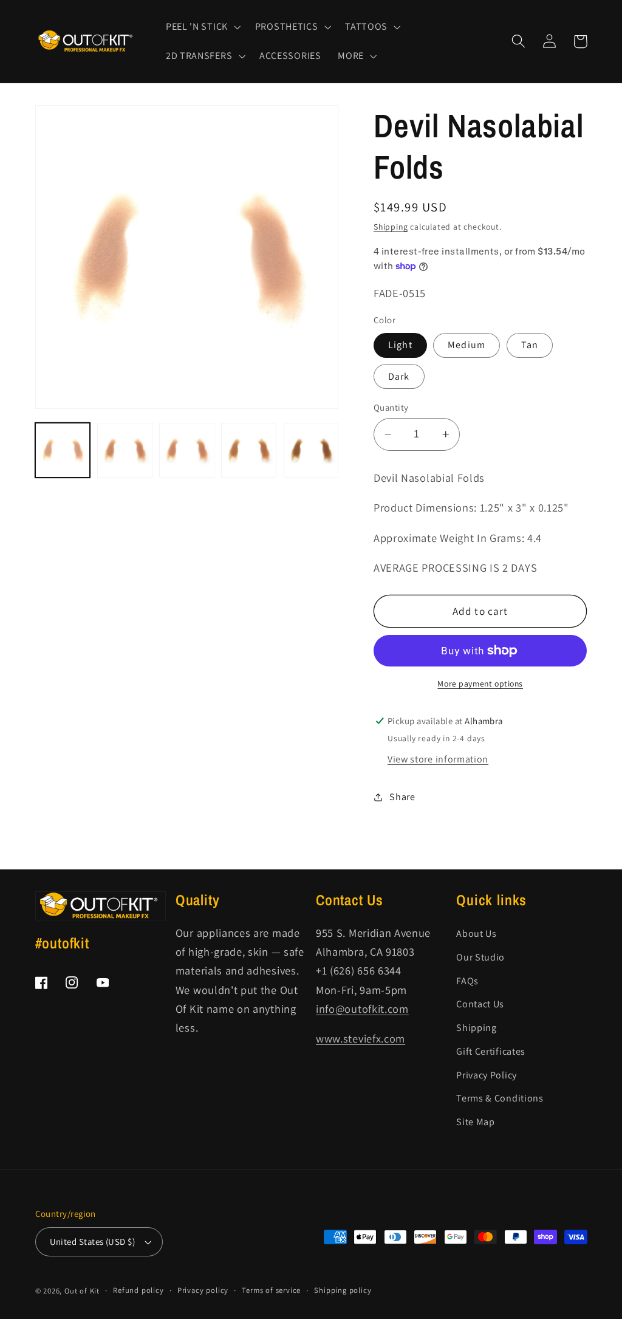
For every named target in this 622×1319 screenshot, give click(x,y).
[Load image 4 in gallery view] (248, 450)
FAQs (467, 981)
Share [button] (402, 796)
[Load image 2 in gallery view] (124, 450)
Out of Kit (82, 1291)
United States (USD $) (92, 1241)
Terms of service (271, 1290)
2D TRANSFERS (199, 56)
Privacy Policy (486, 1075)
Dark (399, 376)
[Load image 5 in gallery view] (311, 450)
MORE (351, 56)
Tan (529, 344)
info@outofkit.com (362, 1008)
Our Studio (480, 957)
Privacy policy (202, 1290)
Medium (466, 344)
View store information (438, 759)
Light (400, 344)
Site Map (475, 1121)
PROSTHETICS (286, 27)
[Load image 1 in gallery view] (63, 450)
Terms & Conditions (499, 1098)
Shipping (391, 226)
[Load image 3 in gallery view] (186, 450)
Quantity (391, 407)
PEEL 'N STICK (197, 27)
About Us (476, 933)
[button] (202, 26)
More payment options (480, 683)
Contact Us (480, 1004)
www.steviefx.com (360, 1038)
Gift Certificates (490, 1051)
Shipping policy (342, 1290)
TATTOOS (366, 27)
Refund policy (138, 1290)
